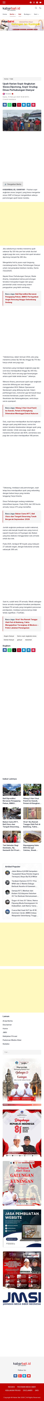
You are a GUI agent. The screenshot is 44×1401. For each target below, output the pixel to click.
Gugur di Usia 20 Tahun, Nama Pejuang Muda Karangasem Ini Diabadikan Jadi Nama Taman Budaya (25, 903)
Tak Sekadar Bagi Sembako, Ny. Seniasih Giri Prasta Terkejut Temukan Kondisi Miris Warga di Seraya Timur (12, 847)
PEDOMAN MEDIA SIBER (26, 1387)
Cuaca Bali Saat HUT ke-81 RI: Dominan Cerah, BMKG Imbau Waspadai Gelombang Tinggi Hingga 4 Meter (24, 913)
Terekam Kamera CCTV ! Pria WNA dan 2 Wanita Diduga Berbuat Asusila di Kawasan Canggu (24, 884)
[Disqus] (22, 737)
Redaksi (6, 1044)
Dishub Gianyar (9, 640)
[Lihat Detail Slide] (22, 24)
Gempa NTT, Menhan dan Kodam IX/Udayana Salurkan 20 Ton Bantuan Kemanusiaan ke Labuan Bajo (24, 893)
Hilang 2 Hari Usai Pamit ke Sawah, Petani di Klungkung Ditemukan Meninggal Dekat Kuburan (21, 411)
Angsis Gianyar (9, 636)
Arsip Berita (8, 1021)
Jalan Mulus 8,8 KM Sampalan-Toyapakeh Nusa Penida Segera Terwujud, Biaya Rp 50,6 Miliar (25, 874)
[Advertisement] (22, 52)
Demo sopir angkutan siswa (26, 636)
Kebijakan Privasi (10, 1036)
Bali (20, 14)
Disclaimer (7, 1025)
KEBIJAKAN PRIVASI (13, 1390)
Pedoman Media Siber (12, 1040)
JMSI (5, 1032)
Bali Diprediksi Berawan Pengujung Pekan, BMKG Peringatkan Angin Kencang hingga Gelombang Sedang (11, 800)
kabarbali (28, 640)
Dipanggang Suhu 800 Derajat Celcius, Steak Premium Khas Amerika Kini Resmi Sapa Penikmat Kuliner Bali (32, 847)
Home (5, 14)
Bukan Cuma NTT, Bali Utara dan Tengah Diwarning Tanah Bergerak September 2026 (20, 516)
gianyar (19, 640)
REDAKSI (11, 1387)
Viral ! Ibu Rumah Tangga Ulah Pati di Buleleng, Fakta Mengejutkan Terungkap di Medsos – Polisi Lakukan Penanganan (31, 824)
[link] (30, 2)
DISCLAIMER (27, 1390)
